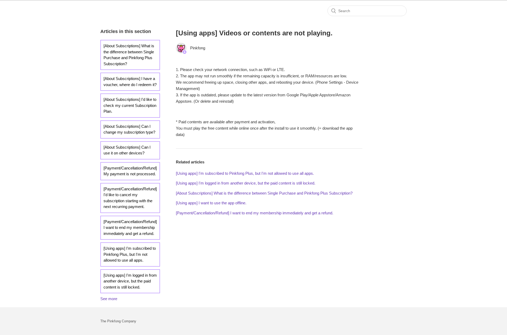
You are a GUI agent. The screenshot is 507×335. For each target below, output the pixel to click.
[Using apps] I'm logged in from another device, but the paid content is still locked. (130, 281)
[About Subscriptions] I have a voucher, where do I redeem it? (130, 81)
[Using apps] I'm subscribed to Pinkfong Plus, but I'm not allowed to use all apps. (130, 254)
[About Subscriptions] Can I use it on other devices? (127, 150)
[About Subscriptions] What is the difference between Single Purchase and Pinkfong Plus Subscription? (129, 55)
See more (108, 298)
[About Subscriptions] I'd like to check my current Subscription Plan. (130, 105)
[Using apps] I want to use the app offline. (211, 203)
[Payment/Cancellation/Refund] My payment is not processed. (130, 171)
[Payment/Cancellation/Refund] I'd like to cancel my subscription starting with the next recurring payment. (130, 198)
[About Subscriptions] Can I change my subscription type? (129, 129)
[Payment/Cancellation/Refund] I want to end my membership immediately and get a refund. (130, 227)
